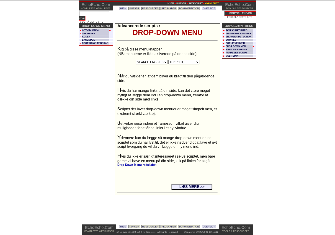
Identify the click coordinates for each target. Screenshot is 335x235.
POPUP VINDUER (235, 43)
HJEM (123, 8)
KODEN (86, 36)
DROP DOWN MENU (236, 46)
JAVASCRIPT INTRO (236, 30)
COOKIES (231, 40)
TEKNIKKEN (88, 33)
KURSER (134, 8)
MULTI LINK (232, 56)
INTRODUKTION (90, 30)
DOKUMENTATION (189, 8)
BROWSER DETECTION (238, 36)
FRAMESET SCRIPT (236, 52)
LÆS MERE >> (191, 187)
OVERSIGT (209, 8)
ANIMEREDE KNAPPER (238, 33)
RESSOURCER (150, 8)
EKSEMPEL (88, 40)
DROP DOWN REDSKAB (95, 43)
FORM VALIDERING (236, 49)
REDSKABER (169, 8)
